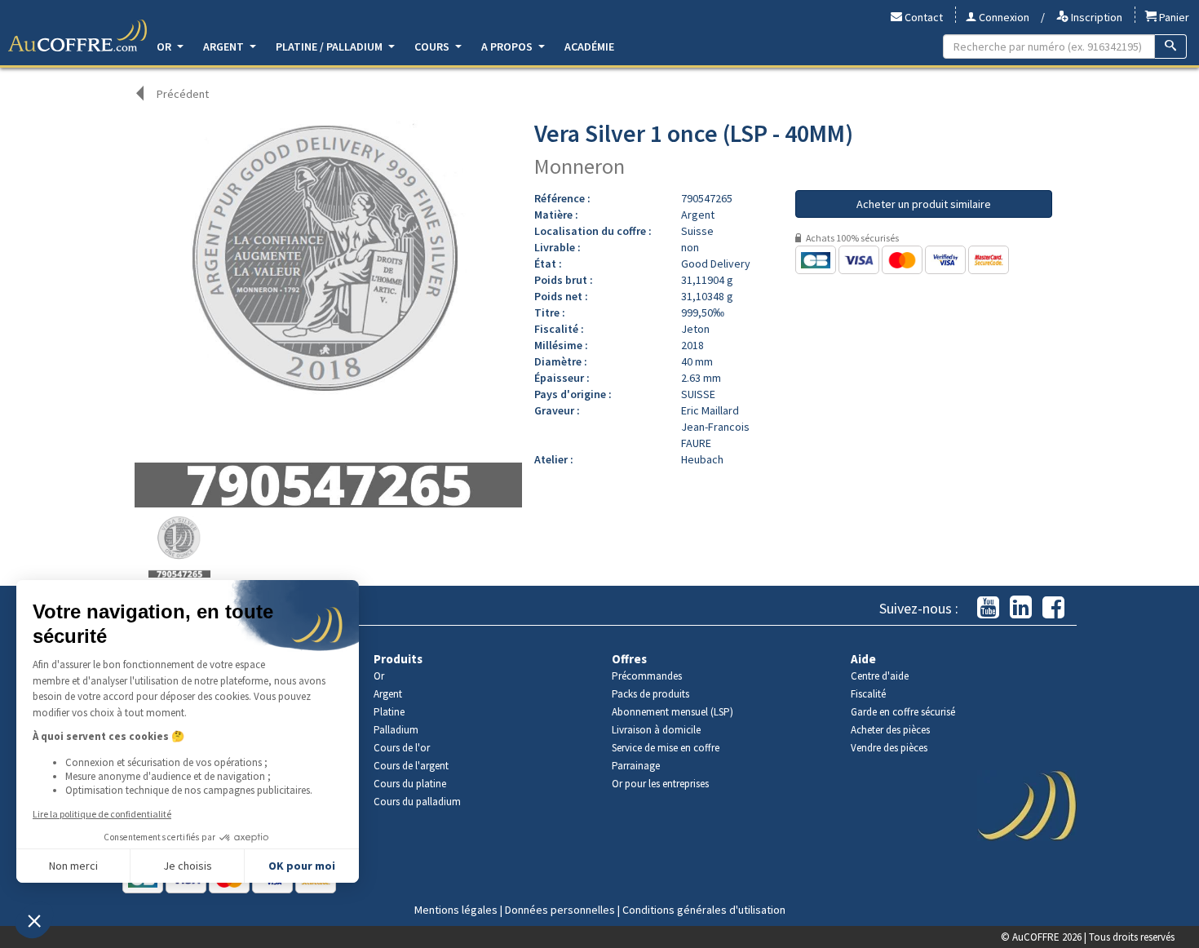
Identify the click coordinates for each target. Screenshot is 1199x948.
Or (165, 46)
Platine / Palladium (330, 46)
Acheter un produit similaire (923, 204)
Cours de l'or (402, 748)
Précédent (183, 93)
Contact (922, 17)
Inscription (1095, 17)
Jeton (695, 328)
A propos (508, 46)
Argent (224, 46)
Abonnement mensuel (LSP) (672, 712)
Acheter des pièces (890, 730)
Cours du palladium (417, 801)
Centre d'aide (880, 676)
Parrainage (636, 766)
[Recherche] (1171, 46)
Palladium (396, 730)
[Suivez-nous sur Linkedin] (1021, 608)
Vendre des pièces (889, 748)
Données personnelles (560, 909)
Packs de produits (650, 694)
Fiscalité (868, 694)
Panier (1173, 17)
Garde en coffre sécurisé (903, 712)
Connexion (1002, 17)
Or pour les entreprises (660, 784)
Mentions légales (456, 909)
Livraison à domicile (656, 730)
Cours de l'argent (411, 766)
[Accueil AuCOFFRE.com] (77, 36)
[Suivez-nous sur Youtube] (988, 608)
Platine (389, 712)
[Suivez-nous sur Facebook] (1053, 608)
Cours (433, 46)
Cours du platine (410, 784)
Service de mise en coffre (665, 748)
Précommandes (647, 676)
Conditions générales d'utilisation (703, 909)
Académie (589, 46)
